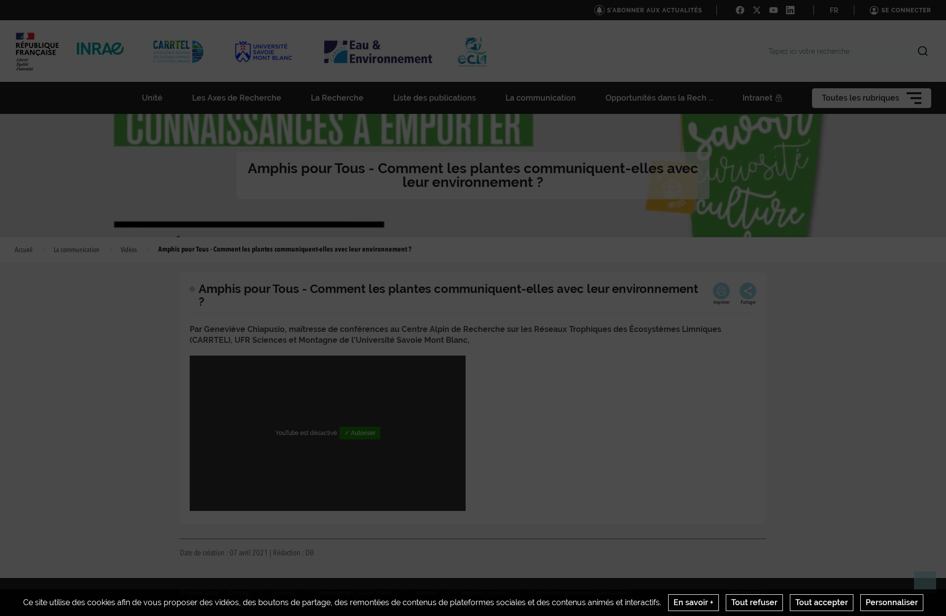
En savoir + (693, 602)
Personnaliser (892, 602)
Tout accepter (821, 602)
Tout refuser (754, 602)
